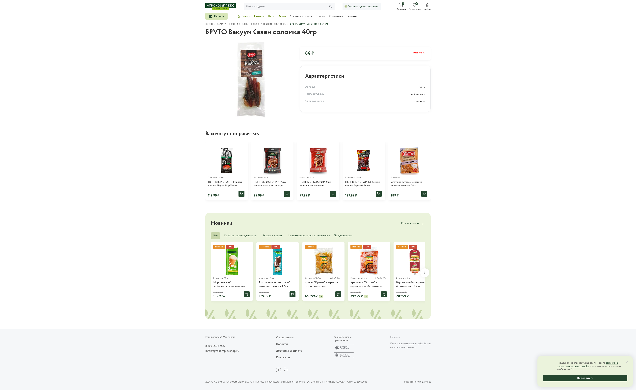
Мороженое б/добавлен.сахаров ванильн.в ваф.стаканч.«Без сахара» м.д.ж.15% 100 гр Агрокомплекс (231, 284)
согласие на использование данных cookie (587, 364)
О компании (336, 16)
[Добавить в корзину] (241, 194)
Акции (282, 16)
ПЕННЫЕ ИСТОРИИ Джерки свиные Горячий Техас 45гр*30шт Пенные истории (363, 184)
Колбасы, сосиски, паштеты (240, 235)
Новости (282, 344)
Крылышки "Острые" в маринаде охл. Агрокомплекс (367, 284)
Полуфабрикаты (343, 235)
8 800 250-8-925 (215, 346)
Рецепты (352, 16)
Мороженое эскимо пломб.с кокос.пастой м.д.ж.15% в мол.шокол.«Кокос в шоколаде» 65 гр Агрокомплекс (277, 284)
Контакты (283, 357)
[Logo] (220, 6)
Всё (215, 235)
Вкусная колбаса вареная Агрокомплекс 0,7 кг (410, 284)
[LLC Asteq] (426, 381)
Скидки (245, 16)
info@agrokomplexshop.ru (222, 351)
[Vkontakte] (285, 370)
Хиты (271, 16)
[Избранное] (244, 146)
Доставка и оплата (301, 16)
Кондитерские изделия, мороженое (309, 235)
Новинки (259, 16)
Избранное (414, 9)
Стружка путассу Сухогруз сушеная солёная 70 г (406, 184)
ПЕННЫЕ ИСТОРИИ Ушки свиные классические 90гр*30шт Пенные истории (315, 184)
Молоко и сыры (272, 235)
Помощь (320, 16)
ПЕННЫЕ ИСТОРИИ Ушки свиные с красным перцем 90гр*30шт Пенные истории (270, 184)
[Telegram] (278, 370)
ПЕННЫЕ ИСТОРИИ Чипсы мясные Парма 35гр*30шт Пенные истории (225, 184)
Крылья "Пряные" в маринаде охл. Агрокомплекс (322, 284)
